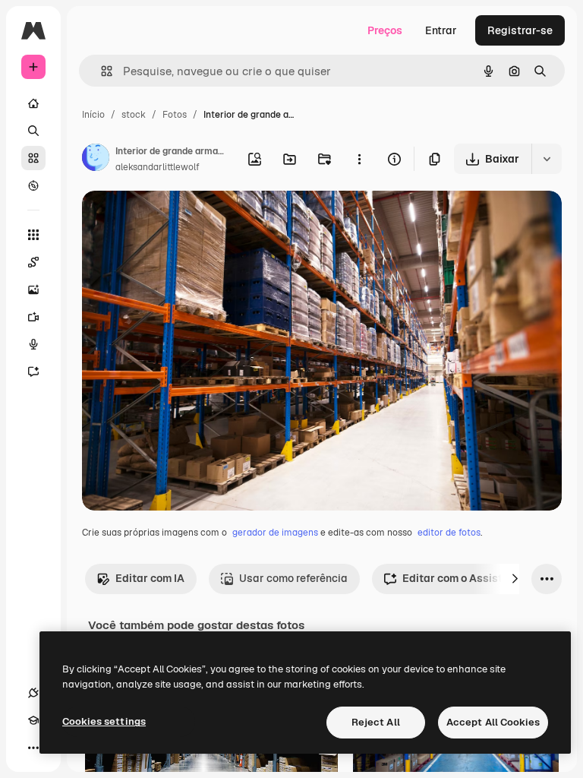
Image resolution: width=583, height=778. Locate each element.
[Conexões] (33, 693)
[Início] (33, 103)
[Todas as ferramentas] (33, 235)
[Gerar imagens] (33, 289)
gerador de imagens (275, 533)
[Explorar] (33, 185)
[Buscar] (33, 131)
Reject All (375, 722)
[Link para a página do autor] (95, 160)
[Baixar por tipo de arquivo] (546, 159)
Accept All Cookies (493, 722)
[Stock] (33, 158)
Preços (384, 30)
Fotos (174, 115)
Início (93, 115)
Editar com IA (149, 578)
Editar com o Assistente (463, 578)
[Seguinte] (514, 579)
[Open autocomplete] (100, 71)
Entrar (441, 30)
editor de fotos (449, 533)
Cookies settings (104, 721)
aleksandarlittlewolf (157, 167)
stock (133, 115)
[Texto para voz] (33, 344)
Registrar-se (520, 30)
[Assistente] (33, 371)
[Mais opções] (359, 159)
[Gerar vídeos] (33, 317)
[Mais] (33, 747)
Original (179, 220)
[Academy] (33, 720)
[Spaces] (33, 262)
